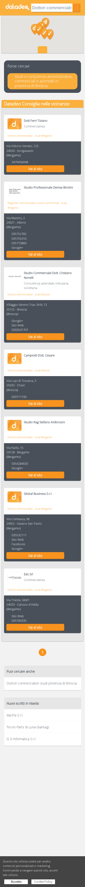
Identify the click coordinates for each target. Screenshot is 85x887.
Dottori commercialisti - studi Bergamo (30, 135)
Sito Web (18, 325)
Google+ (17, 247)
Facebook (18, 544)
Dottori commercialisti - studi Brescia (29, 294)
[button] (50, 34)
